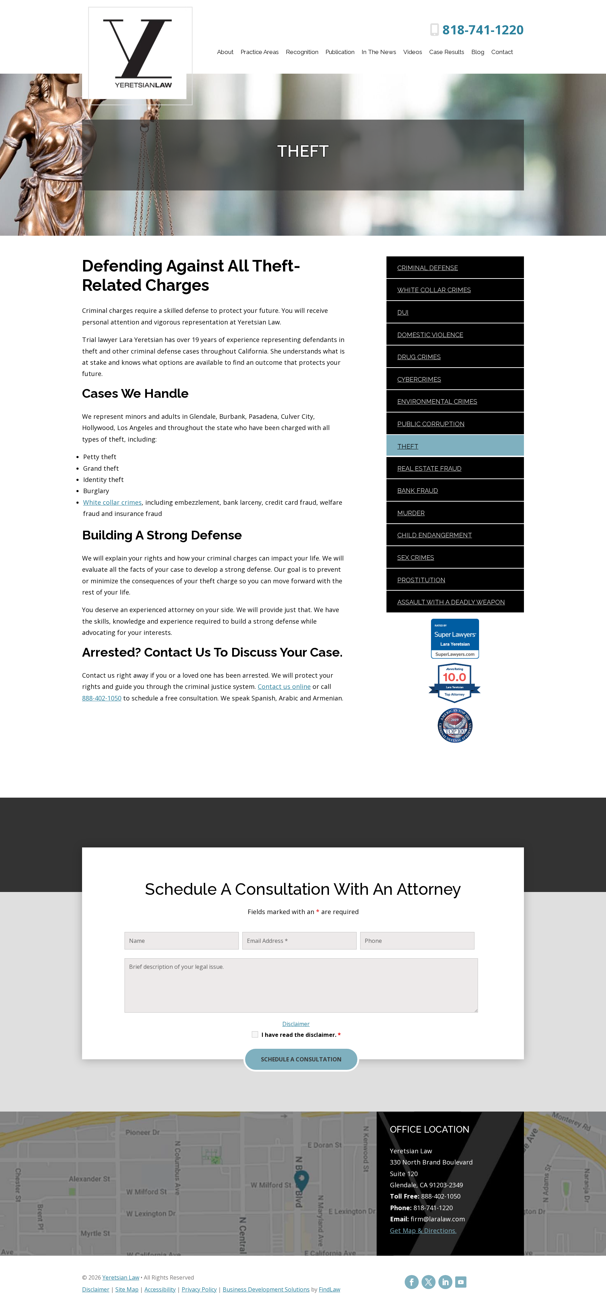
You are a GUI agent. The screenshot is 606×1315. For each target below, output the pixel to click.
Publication (340, 51)
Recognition (302, 51)
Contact (502, 51)
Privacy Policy (199, 1289)
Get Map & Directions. (423, 1230)
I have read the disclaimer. (301, 1034)
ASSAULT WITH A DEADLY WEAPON (451, 602)
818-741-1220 (483, 29)
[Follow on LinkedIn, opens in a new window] (445, 1282)
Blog (477, 51)
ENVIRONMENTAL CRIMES (437, 401)
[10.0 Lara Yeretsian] (455, 702)
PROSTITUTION (421, 580)
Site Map (127, 1289)
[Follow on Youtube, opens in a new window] (460, 1282)
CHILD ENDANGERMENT (434, 535)
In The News (379, 51)
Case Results (446, 51)
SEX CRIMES (415, 557)
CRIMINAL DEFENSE (427, 267)
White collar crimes (112, 502)
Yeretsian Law (120, 1277)
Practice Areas (260, 51)
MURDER (411, 513)
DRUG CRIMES (419, 357)
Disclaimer (296, 1024)
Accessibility (160, 1289)
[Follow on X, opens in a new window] (429, 1282)
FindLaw (329, 1289)
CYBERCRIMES (419, 379)
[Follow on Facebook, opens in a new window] (412, 1282)
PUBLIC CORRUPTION (431, 424)
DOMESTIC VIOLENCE (430, 334)
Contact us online (284, 686)
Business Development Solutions (266, 1289)
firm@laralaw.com (438, 1219)
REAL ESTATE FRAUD (429, 468)
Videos (412, 51)
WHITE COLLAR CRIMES (434, 290)
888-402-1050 (101, 698)
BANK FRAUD (417, 490)
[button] (599, 1264)
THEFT (407, 446)
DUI (403, 312)
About (225, 51)
